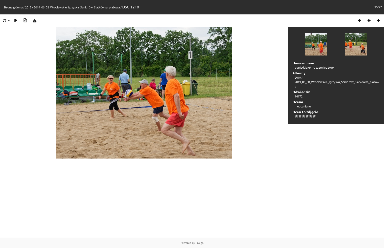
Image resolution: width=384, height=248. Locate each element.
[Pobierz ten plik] (34, 20)
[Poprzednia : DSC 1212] (369, 20)
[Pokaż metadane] (25, 20)
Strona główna (13, 7)
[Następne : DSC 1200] (378, 20)
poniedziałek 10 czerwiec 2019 (314, 67)
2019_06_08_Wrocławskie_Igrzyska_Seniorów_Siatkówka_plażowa (77, 7)
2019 (28, 7)
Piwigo (200, 243)
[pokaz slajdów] (15, 20)
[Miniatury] (359, 20)
